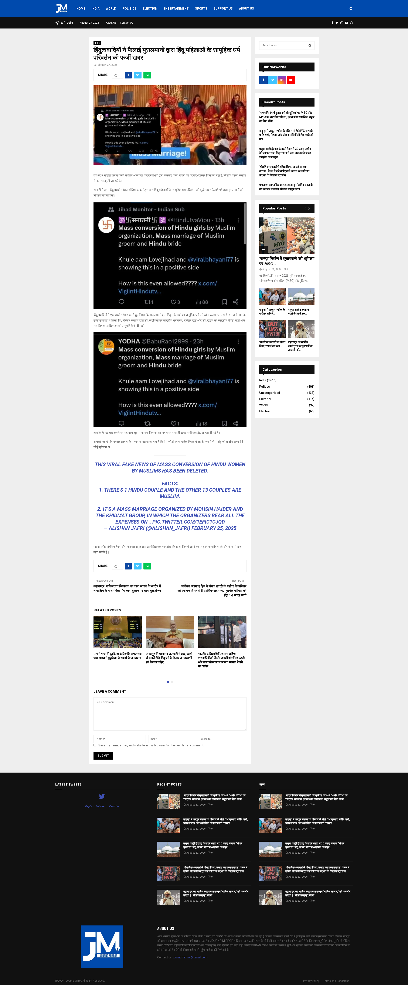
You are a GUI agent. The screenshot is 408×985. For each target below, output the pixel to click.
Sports (201, 8)
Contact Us (126, 22)
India (95, 8)
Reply (88, 806)
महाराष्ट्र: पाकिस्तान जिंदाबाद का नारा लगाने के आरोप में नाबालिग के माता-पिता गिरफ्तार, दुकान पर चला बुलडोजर (127, 589)
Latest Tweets (68, 784)
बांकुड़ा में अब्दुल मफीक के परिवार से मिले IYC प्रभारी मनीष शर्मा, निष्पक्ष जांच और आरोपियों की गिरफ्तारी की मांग (286, 135)
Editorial (265, 399)
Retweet (100, 806)
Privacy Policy (311, 980)
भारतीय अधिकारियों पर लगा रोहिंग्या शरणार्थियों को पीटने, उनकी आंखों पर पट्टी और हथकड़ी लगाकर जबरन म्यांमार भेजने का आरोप (221, 660)
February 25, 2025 (213, 528)
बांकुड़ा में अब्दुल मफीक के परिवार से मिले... (272, 311)
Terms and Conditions (336, 980)
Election (150, 8)
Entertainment (176, 8)
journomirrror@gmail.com (190, 957)
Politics (129, 8)
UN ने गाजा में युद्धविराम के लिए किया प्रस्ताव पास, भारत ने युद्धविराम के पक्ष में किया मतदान (118, 656)
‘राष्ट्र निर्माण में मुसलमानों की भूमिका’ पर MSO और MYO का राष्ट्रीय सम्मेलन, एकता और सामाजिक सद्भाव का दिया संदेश (286, 117)
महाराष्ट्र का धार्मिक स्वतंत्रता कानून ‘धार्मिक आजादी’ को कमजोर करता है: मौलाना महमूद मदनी (215, 893)
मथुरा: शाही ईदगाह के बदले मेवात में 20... (298, 311)
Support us (223, 8)
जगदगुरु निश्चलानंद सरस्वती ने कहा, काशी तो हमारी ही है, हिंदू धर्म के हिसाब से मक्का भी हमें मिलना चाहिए (169, 658)
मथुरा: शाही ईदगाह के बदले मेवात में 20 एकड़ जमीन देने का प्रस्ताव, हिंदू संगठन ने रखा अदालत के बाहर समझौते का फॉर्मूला (285, 153)
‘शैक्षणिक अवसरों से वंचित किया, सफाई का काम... (272, 344)
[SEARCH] (309, 45)
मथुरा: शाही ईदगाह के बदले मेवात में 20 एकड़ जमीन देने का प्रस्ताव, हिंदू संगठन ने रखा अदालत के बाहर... (212, 845)
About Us (246, 8)
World (111, 8)
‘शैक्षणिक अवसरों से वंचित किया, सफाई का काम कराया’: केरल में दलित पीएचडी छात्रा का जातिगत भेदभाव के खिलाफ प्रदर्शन (284, 171)
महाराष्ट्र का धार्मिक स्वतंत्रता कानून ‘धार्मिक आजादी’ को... (300, 346)
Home (80, 8)
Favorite (114, 806)
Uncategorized (269, 392)
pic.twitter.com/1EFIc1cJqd (188, 522)
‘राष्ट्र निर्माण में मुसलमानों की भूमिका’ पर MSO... (286, 261)
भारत (262, 784)
